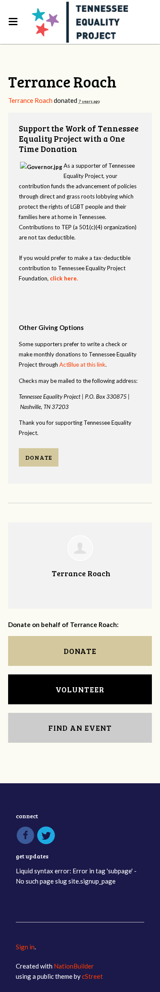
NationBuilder (74, 966)
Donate (38, 457)
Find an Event (80, 728)
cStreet (92, 976)
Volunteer (80, 689)
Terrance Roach (30, 100)
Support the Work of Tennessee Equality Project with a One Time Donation (79, 138)
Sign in (25, 947)
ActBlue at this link (82, 364)
